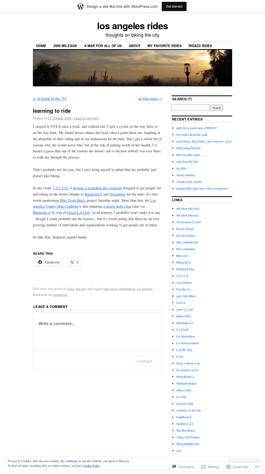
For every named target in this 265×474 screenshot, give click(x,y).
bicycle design (185, 229)
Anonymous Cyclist (188, 222)
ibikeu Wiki (183, 316)
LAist (179, 356)
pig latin (181, 168)
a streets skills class (117, 206)
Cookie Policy (91, 465)
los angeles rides (132, 25)
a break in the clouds (189, 181)
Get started (174, 6)
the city (81, 288)
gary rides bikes (186, 296)
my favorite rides (165, 45)
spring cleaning (185, 175)
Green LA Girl (78, 212)
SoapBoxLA (184, 417)
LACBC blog (184, 350)
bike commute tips (187, 242)
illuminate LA (184, 323)
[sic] (179, 450)
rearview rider (184, 403)
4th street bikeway (187, 215)
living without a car (188, 363)
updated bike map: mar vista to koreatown (201, 188)
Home (41, 45)
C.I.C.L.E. (61, 187)
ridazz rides (200, 45)
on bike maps (150, 98)
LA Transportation (187, 343)
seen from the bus (187, 161)
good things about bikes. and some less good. (204, 141)
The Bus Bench (185, 430)
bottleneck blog (185, 269)
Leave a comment (86, 118)
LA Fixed (182, 329)
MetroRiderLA (185, 376)
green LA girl (184, 309)
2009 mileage (65, 45)
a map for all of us (103, 45)
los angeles (144, 288)
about (135, 45)
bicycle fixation (185, 235)
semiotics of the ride (188, 410)
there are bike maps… (189, 155)
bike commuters (186, 249)
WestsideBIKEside (187, 444)
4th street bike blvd (188, 208)
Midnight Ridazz (186, 383)
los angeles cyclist (187, 370)
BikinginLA (93, 194)
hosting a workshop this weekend (97, 187)
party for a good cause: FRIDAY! (197, 128)
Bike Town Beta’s (73, 200)
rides (71, 288)
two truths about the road (191, 134)
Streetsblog (117, 194)
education (110, 288)
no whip (181, 397)
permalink (61, 294)
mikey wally (183, 390)
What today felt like (188, 148)
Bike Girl (182, 255)
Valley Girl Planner (188, 437)
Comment (144, 361)
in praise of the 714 (49, 98)
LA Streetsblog (185, 336)
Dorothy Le (183, 289)
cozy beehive (184, 282)
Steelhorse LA (185, 424)
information (127, 288)
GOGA (181, 302)
